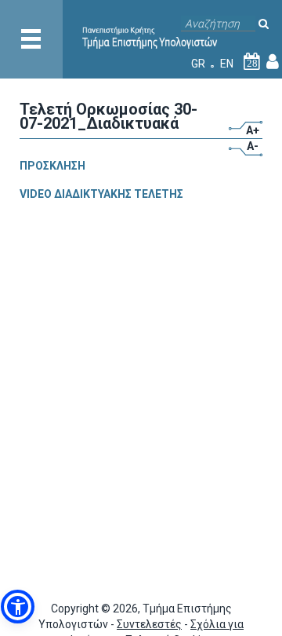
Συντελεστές (149, 624)
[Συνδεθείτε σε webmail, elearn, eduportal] (272, 63)
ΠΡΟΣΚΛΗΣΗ (52, 165)
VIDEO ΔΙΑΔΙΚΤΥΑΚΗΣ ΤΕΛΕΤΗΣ (101, 194)
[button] (17, 606)
